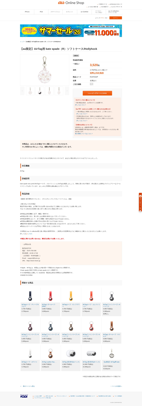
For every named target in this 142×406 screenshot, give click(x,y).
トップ (22, 41)
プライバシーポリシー (61, 396)
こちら (30, 233)
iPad (41, 12)
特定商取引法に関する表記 (104, 396)
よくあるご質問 (38, 396)
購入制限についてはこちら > (84, 133)
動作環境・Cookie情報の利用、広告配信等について (83, 396)
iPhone (27, 12)
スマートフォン (55, 12)
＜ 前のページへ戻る (27, 386)
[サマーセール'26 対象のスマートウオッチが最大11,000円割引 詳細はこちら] (71, 35)
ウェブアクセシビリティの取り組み (42, 397)
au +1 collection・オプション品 (114, 11)
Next (67, 91)
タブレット (69, 12)
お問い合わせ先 (49, 396)
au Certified (84, 12)
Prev (22, 91)
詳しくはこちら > (80, 105)
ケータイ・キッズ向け (98, 11)
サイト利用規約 (118, 396)
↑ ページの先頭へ (116, 386)
